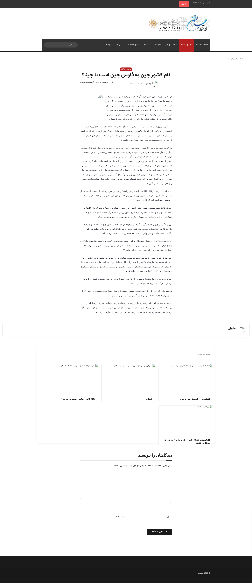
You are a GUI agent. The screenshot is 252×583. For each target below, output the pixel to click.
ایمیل (169, 517)
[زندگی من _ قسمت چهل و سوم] (185, 379)
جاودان (148, 84)
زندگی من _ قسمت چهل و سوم (195, 399)
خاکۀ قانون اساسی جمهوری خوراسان (78, 399)
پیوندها (108, 44)
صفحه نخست (202, 44)
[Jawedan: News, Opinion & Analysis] (179, 23)
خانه (242, 58)
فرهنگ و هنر (171, 44)
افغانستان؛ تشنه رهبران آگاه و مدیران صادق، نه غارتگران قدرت (187, 442)
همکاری (149, 399)
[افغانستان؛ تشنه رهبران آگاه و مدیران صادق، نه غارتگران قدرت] (185, 420)
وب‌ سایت (120, 517)
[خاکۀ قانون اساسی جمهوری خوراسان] (71, 379)
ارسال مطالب (133, 44)
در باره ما (120, 44)
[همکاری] (128, 379)
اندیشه (158, 44)
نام (171, 503)
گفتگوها (147, 44)
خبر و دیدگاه (186, 44)
